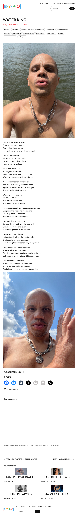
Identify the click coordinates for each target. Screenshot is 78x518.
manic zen (7, 33)
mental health (16, 33)
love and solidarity (62, 29)
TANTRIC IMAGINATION (21, 477)
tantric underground (10, 37)
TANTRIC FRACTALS (57, 477)
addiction (6, 29)
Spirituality (61, 33)
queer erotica (40, 33)
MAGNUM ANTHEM (57, 494)
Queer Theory (51, 33)
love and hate (51, 29)
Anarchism (15, 29)
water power (22, 37)
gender (30, 29)
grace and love (39, 29)
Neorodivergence (28, 33)
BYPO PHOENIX (13, 25)
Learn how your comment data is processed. (44, 445)
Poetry (5, 25)
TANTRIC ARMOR (21, 494)
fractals (23, 29)
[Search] (72, 8)
